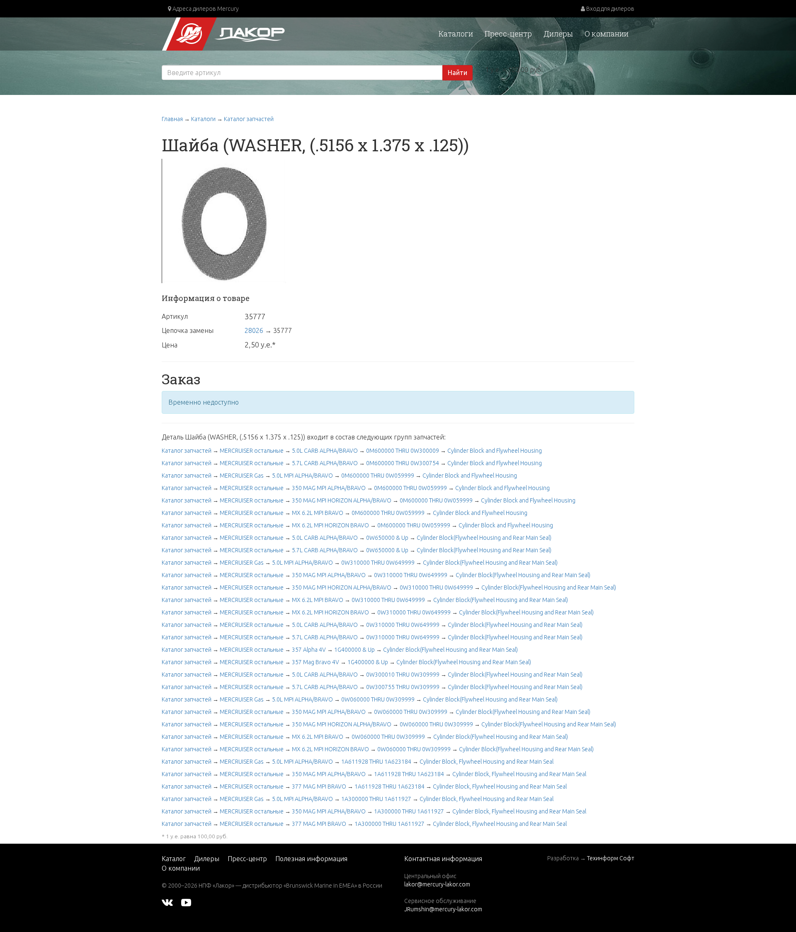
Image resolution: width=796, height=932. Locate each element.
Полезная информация (311, 858)
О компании (607, 34)
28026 (254, 330)
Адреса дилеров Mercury (205, 8)
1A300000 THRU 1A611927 (376, 799)
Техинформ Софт (610, 858)
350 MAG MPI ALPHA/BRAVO (329, 488)
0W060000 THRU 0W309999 (378, 699)
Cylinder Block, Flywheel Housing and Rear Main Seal (486, 761)
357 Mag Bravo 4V (315, 662)
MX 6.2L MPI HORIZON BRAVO (330, 525)
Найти (457, 72)
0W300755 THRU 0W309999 (402, 687)
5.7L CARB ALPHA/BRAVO (325, 463)
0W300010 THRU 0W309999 (402, 674)
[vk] (167, 902)
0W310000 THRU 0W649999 (378, 562)
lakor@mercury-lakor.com (437, 884)
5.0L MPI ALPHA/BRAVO (302, 475)
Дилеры (558, 34)
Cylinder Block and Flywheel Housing (494, 450)
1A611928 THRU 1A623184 (376, 761)
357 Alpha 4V (309, 649)
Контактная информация (443, 858)
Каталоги (456, 34)
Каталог (174, 858)
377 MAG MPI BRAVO (319, 786)
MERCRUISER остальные (252, 450)
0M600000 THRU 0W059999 (377, 475)
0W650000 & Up (387, 537)
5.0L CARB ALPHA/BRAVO (325, 450)
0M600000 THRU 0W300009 (402, 450)
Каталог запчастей (249, 119)
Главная (172, 119)
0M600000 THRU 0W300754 (402, 463)
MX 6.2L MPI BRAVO (317, 513)
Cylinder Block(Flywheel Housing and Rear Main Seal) (484, 537)
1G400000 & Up (354, 649)
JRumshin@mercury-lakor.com (443, 909)
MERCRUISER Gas (242, 475)
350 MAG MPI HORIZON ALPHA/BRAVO (341, 500)
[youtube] (186, 902)
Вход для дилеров (609, 8)
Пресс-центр (508, 34)
